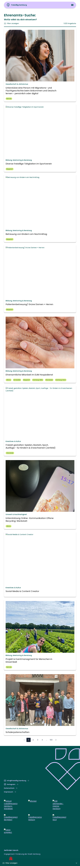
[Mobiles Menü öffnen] (72, 5)
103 (51, 740)
